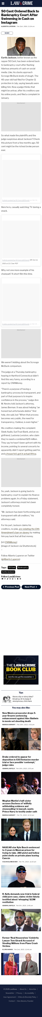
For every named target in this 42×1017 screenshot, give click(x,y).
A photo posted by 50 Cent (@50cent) (16, 200)
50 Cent (11, 567)
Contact (12, 1001)
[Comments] (1, 30)
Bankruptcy (23, 567)
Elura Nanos (7, 949)
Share (7, 33)
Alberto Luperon (8, 26)
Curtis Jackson (8, 572)
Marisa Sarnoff (8, 724)
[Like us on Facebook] (5, 579)
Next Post (30, 587)
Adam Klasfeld (8, 768)
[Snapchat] (18, 579)
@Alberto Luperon (11, 559)
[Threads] (13, 579)
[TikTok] (8, 579)
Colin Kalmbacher (10, 862)
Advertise (32, 989)
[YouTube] (2, 579)
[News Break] (20, 579)
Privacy (19, 993)
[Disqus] (21, 622)
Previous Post (12, 587)
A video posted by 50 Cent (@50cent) (15, 324)
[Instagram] (10, 579)
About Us (23, 989)
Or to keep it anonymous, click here (22, 700)
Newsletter (10, 993)
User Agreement (9, 997)
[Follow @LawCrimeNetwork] (15, 579)
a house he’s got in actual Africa (20, 454)
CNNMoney (11, 542)
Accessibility (29, 993)
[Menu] (3, 3)
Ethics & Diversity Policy (27, 997)
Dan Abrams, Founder (25, 1001)
